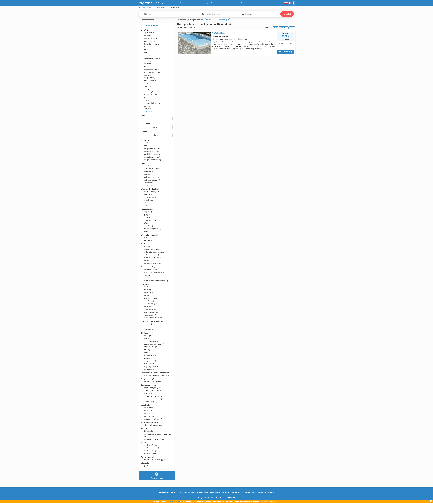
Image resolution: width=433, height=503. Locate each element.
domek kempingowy (151, 44)
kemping (147, 55)
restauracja (148, 109)
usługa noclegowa (151, 95)
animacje (148, 335)
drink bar (148, 246)
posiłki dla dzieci (151, 260)
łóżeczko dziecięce (152, 347)
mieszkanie (148, 64)
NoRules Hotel (219, 33)
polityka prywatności (214, 492)
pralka (147, 237)
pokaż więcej (146, 111)
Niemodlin (216, 39)
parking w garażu (152, 180)
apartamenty (150, 143)
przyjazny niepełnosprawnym (156, 375)
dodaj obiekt (251, 492)
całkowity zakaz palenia (154, 169)
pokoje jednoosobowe (153, 154)
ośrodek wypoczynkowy (152, 72)
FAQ (201, 492)
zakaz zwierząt (150, 185)
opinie (292, 28)
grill (147, 214)
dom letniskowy (149, 41)
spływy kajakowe (151, 309)
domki (147, 146)
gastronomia (148, 106)
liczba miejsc (146, 123)
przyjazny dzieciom (152, 366)
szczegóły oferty (284, 52)
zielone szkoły (150, 402)
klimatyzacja (150, 197)
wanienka (149, 369)
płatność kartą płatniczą (154, 460)
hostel (146, 50)
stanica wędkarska (151, 92)
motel (146, 66)
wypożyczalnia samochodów (156, 281)
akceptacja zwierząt (152, 166)
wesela (148, 393)
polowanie (149, 306)
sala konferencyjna (152, 390)
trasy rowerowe (151, 312)
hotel (146, 52)
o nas (227, 492)
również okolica (147, 19)
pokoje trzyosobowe (152, 157)
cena (143, 115)
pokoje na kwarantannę (154, 439)
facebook (165, 492)
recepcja (148, 275)
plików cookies (174, 501)
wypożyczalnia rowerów (154, 318)
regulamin (193, 492)
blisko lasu (149, 410)
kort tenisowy (150, 304)
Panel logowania (266, 492)
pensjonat (147, 75)
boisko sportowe (151, 295)
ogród (147, 231)
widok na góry (150, 445)
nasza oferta (238, 492)
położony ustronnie (152, 416)
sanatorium (148, 83)
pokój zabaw (150, 361)
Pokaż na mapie (157, 478)
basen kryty (149, 289)
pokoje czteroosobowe (153, 148)
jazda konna (150, 301)
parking (148, 174)
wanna (148, 240)
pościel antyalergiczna (153, 381)
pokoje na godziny (152, 269)
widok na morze (151, 453)
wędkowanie (150, 315)
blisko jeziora (150, 408)
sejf (146, 278)
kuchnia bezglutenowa (154, 252)
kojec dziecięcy (151, 341)
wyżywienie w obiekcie (153, 263)
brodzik (148, 338)
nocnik (147, 350)
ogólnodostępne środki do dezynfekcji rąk (158, 435)
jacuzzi (148, 324)
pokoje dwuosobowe (153, 151)
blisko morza (150, 413)
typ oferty (145, 30)
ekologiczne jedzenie (153, 249)
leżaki (147, 223)
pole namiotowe (150, 80)
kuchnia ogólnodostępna (154, 220)
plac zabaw (149, 358)
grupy (147, 466)
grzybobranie (150, 298)
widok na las (150, 451)
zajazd (146, 100)
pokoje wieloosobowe (153, 160)
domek (146, 47)
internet (148, 171)
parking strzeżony (152, 177)
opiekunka (149, 352)
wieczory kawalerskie (153, 396)
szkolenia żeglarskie (153, 425)
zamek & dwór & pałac (152, 103)
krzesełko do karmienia (154, 344)
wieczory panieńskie (153, 399)
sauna (147, 327)
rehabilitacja (150, 183)
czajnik (148, 212)
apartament (148, 35)
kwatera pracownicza (152, 58)
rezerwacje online (150, 25)
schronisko (148, 86)
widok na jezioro (151, 448)
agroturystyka (149, 33)
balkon (148, 194)
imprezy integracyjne (153, 387)
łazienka (148, 200)
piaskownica (150, 355)
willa (145, 97)
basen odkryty (150, 292)
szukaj (288, 14)
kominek (148, 217)
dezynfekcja (149, 431)
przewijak (149, 364)
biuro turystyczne (150, 38)
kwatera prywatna (150, 61)
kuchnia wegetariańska (154, 258)
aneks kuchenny (151, 192)
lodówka (148, 226)
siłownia (148, 329)
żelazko (148, 206)
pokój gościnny (149, 78)
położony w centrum (153, 419)
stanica (146, 89)
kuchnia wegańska (152, 255)
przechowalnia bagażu (154, 272)
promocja (144, 131)
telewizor (148, 203)
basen (147, 287)
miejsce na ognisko (152, 229)
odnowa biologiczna (151, 69)
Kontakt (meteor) (179, 492)
